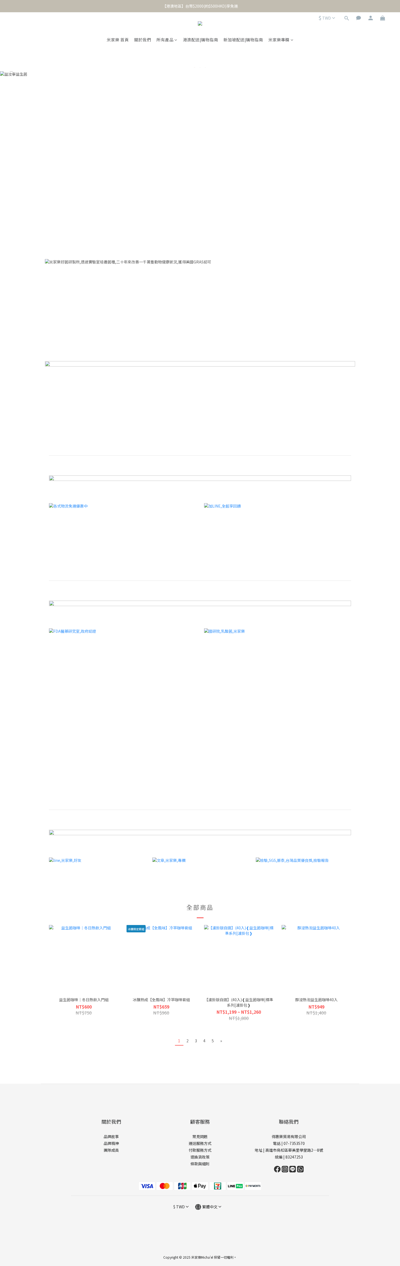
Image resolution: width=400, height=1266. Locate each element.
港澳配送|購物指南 (200, 39)
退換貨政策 (200, 1157)
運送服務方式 (200, 1143)
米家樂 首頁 (118, 39)
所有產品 (164, 39)
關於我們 (142, 39)
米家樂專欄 (279, 39)
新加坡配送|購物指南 (243, 39)
